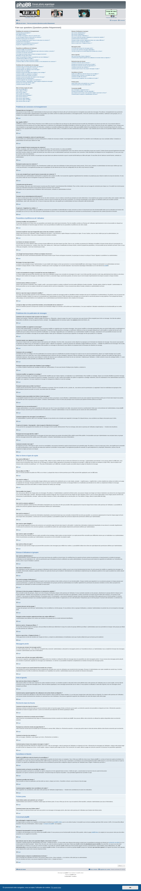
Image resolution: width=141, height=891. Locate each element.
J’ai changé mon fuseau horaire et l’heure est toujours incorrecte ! (31, 54)
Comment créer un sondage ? (23, 71)
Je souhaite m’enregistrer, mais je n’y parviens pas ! (28, 35)
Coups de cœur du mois (111, 17)
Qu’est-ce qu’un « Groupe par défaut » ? (81, 41)
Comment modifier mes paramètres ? (24, 49)
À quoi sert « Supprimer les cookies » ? (25, 44)
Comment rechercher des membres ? (80, 67)
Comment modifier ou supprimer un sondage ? (27, 74)
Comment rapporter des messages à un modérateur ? (28, 79)
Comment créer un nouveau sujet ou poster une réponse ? (29, 66)
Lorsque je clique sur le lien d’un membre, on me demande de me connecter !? (36, 61)
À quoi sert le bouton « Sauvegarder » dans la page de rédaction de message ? (34, 81)
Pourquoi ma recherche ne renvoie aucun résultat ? (83, 64)
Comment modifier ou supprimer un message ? (27, 68)
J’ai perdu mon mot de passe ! (23, 41)
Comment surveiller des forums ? (79, 76)
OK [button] (130, 887)
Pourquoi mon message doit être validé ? (25, 82)
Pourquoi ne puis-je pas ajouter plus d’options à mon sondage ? (31, 72)
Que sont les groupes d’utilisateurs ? (80, 35)
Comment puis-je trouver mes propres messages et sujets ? (86, 68)
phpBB (106, 265)
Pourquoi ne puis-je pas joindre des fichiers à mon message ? (30, 77)
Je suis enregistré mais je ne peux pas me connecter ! (28, 37)
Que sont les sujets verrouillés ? (23, 99)
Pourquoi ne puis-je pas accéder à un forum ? (26, 75)
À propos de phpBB (49, 823)
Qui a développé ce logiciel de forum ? (80, 89)
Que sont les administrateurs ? (79, 32)
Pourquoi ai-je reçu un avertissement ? (25, 78)
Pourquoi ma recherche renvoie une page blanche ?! (84, 65)
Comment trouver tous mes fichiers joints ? (82, 84)
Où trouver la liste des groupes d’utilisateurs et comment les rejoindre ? (88, 37)
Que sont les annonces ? (22, 96)
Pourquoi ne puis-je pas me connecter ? (25, 38)
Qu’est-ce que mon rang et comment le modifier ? (27, 60)
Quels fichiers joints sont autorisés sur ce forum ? (83, 83)
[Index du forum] (24, 5)
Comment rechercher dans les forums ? (81, 62)
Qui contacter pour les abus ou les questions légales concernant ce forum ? (89, 92)
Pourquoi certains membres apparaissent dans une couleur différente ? (88, 40)
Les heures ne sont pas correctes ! (24, 52)
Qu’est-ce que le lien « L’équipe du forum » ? (82, 43)
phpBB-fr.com (73, 874)
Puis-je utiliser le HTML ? (22, 90)
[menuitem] (18, 20)
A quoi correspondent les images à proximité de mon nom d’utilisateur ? (32, 57)
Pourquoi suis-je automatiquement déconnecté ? (27, 43)
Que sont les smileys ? (21, 92)
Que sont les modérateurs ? (78, 34)
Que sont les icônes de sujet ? (23, 101)
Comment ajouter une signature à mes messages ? (28, 69)
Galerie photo (57, 17)
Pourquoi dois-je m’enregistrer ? (23, 32)
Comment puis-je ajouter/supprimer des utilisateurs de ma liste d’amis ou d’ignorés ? (91, 57)
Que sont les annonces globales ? (24, 95)
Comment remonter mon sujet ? (23, 84)
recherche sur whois (114, 842)
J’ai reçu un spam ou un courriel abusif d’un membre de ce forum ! (87, 51)
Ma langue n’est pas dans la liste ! (24, 55)
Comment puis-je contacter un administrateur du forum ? (85, 94)
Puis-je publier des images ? (22, 93)
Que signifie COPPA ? (21, 34)
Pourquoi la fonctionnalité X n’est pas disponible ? (83, 91)
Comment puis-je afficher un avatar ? (24, 58)
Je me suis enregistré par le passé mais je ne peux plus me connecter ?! (33, 40)
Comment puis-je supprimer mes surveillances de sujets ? (85, 78)
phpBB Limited (58, 822)
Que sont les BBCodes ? (22, 89)
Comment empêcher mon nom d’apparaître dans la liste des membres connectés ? (35, 51)
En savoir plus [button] (56, 887)
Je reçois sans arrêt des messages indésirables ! (83, 49)
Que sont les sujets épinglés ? (23, 98)
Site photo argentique (84, 17)
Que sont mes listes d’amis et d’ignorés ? (81, 56)
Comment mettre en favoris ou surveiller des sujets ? (84, 75)
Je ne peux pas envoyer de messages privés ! (82, 48)
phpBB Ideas (95, 832)
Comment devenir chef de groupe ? (80, 38)
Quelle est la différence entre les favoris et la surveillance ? (85, 73)
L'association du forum (30, 17)
